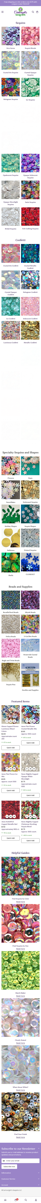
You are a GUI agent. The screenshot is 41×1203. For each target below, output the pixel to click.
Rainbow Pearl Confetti (11, 419)
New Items (10, 48)
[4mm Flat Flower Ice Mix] (10, 762)
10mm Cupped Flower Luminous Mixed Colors (10, 728)
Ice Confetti (10, 318)
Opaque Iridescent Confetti (11, 393)
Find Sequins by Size (20, 946)
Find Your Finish (20, 1134)
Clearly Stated (20, 1040)
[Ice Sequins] (30, 87)
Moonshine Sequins (30, 153)
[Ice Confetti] (10, 306)
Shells (10, 575)
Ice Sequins (30, 100)
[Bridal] (10, 216)
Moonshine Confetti (10, 368)
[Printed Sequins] (30, 538)
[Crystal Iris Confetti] (10, 253)
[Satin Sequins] (30, 190)
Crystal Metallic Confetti (30, 266)
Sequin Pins (10, 684)
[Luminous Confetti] (10, 330)
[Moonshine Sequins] (30, 140)
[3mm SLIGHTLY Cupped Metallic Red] (10, 810)
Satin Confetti (30, 419)
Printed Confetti (11, 443)
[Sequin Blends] (30, 36)
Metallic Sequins (10, 153)
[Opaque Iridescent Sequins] (30, 163)
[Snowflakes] (10, 489)
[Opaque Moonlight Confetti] (30, 380)
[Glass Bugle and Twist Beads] (10, 648)
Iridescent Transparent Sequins (10, 127)
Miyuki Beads (30, 612)
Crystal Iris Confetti (10, 265)
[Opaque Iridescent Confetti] (10, 380)
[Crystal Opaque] (30, 60)
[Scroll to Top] (37, 1192)
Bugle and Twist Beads (11, 660)
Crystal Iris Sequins (10, 72)
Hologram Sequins (10, 99)
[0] (37, 12)
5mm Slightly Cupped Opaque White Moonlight (29, 776)
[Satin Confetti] (30, 406)
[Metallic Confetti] (30, 330)
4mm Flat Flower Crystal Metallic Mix (29, 727)
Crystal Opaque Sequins (30, 73)
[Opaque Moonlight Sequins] (10, 190)
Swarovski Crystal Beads (30, 655)
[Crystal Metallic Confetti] (30, 253)
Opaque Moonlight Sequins (10, 203)
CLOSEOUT (30, 574)
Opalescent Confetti (30, 368)
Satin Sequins (30, 202)
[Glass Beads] (10, 600)
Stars (30, 478)
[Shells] (10, 563)
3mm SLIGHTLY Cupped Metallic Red (9, 822)
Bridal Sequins (10, 229)
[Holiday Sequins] (10, 514)
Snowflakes (10, 502)
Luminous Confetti (10, 342)
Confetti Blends (30, 443)
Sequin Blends (30, 48)
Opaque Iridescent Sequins (30, 176)
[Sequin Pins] (10, 672)
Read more (20, 902)
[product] (5, 1200)
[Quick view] (14, 721)
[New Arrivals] (10, 36)
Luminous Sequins (30, 126)
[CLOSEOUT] (30, 562)
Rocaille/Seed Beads (10, 612)
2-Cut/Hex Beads (30, 636)
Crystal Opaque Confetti (11, 293)
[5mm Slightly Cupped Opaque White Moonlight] (30, 762)
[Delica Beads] (10, 624)
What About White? (20, 1087)
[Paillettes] (10, 538)
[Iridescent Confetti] (30, 306)
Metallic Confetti (30, 342)
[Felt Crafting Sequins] (30, 216)
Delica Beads (11, 636)
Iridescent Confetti (30, 318)
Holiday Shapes (11, 526)
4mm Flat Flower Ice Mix (9, 775)
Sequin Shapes (30, 526)
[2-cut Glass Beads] (30, 624)
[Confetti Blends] (30, 430)
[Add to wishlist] (7, 721)
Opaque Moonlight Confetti (30, 393)
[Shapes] (30, 514)
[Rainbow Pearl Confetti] (10, 406)
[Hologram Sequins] (10, 87)
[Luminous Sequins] (30, 114)
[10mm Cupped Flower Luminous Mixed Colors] (10, 714)
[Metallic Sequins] (10, 140)
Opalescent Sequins (10, 175)
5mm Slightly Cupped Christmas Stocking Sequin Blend (29, 824)
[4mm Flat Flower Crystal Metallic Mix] (30, 714)
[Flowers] (10, 465)
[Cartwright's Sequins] (20, 12)
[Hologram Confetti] (30, 279)
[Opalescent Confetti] (30, 356)
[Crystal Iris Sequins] (10, 60)
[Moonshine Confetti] (10, 356)
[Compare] (10, 721)
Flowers (11, 478)
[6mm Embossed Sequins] (30, 489)
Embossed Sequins (30, 502)
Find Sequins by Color (20, 899)
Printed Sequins (30, 550)
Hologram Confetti (30, 292)
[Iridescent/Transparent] (10, 114)
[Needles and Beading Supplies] (30, 675)
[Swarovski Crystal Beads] (30, 645)
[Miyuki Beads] (30, 600)
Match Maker (20, 993)
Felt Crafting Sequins (30, 228)
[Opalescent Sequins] (10, 163)
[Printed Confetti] (10, 430)
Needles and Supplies (30, 690)
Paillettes (10, 550)
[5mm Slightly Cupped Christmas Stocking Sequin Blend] (30, 810)
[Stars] (30, 465)
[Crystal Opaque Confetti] (10, 279)
